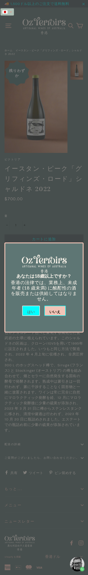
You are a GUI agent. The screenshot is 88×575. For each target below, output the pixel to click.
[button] (7, 12)
